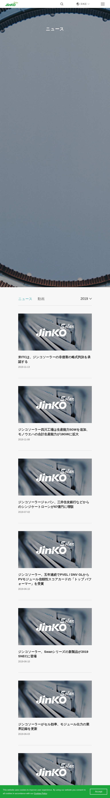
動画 (41, 299)
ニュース (25, 299)
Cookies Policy (40, 793)
